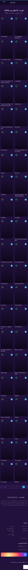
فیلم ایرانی (24, 528)
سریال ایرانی (24, 530)
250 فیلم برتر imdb (11, 535)
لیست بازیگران (23, 538)
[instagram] (1, 562)
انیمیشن (11, 526)
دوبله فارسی (24, 526)
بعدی (5, 487)
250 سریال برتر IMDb (11, 531)
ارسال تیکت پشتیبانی (22, 549)
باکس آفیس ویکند (9, 528)
